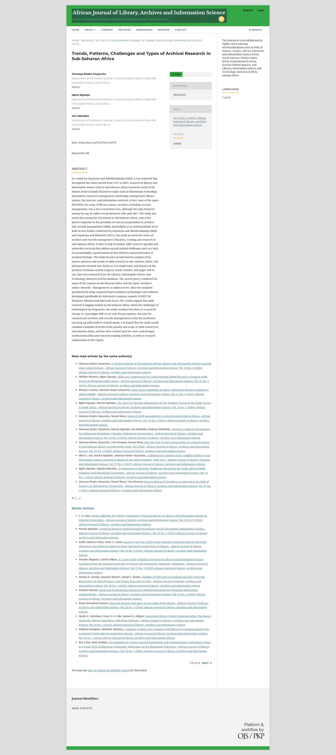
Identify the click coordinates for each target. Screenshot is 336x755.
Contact (181, 29)
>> (79, 498)
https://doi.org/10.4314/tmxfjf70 (97, 142)
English (226, 97)
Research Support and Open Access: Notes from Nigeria (142, 603)
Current (107, 29)
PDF (177, 74)
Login (260, 10)
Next (205, 663)
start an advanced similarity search (109, 670)
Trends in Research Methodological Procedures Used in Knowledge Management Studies (152, 528)
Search (256, 29)
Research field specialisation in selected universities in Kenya (163, 416)
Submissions (144, 29)
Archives (124, 29)
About (89, 29)
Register (164, 29)
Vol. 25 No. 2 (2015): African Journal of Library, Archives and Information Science (149, 40)
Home (75, 29)
